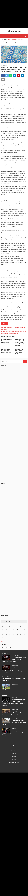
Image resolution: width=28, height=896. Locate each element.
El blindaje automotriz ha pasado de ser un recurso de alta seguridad (14, 659)
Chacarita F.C (14, 750)
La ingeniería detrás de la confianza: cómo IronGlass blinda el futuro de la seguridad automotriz (20, 342)
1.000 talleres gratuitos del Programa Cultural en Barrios (14, 722)
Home (14, 745)
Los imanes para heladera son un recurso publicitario (6, 351)
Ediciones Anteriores (14, 762)
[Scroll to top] (26, 894)
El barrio (14, 748)
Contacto (14, 759)
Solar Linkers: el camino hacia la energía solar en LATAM (13, 688)
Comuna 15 (5, 695)
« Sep (2, 641)
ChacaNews (14, 31)
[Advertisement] (14, 14)
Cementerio (14, 756)
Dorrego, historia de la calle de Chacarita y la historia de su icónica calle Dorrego (13, 713)
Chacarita (4, 323)
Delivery (14, 753)
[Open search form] (26, 36)
